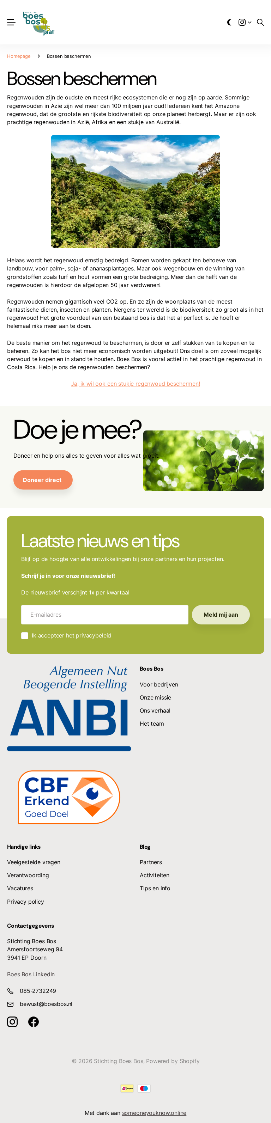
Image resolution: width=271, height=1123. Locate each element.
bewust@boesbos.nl (46, 1003)
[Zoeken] (260, 22)
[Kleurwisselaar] (229, 22)
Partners (151, 862)
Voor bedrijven (159, 684)
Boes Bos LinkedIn (31, 974)
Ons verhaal (155, 710)
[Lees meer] (245, 22)
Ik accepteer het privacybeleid (71, 635)
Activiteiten (154, 875)
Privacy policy (25, 901)
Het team (152, 723)
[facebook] (33, 1022)
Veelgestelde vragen (33, 862)
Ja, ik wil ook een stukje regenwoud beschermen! (135, 383)
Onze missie (155, 697)
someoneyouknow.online (154, 1112)
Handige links (24, 846)
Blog (145, 846)
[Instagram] (12, 1022)
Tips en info (155, 888)
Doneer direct (43, 479)
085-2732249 (38, 990)
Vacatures (20, 888)
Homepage (19, 56)
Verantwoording (28, 875)
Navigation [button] (11, 22)
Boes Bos (151, 668)
